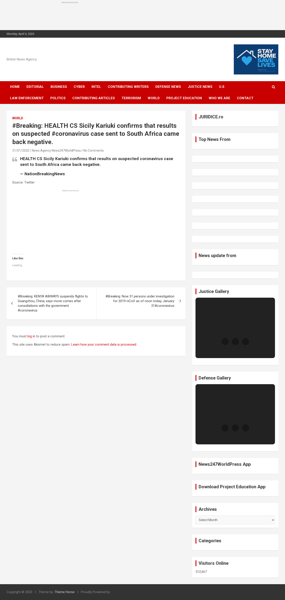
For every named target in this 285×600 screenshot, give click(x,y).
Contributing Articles (93, 98)
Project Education (184, 98)
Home (15, 87)
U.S (221, 87)
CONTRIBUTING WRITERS (128, 87)
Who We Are (219, 98)
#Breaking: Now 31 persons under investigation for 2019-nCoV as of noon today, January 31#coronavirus (140, 301)
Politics (58, 98)
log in (31, 336)
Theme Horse (65, 592)
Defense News (168, 87)
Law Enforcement (27, 98)
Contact (245, 98)
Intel (96, 87)
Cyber (79, 87)
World (154, 98)
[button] (225, 342)
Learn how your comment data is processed (103, 344)
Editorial (35, 87)
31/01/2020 (20, 150)
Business (59, 87)
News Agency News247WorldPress (56, 150)
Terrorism (131, 98)
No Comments (93, 150)
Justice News (200, 87)
